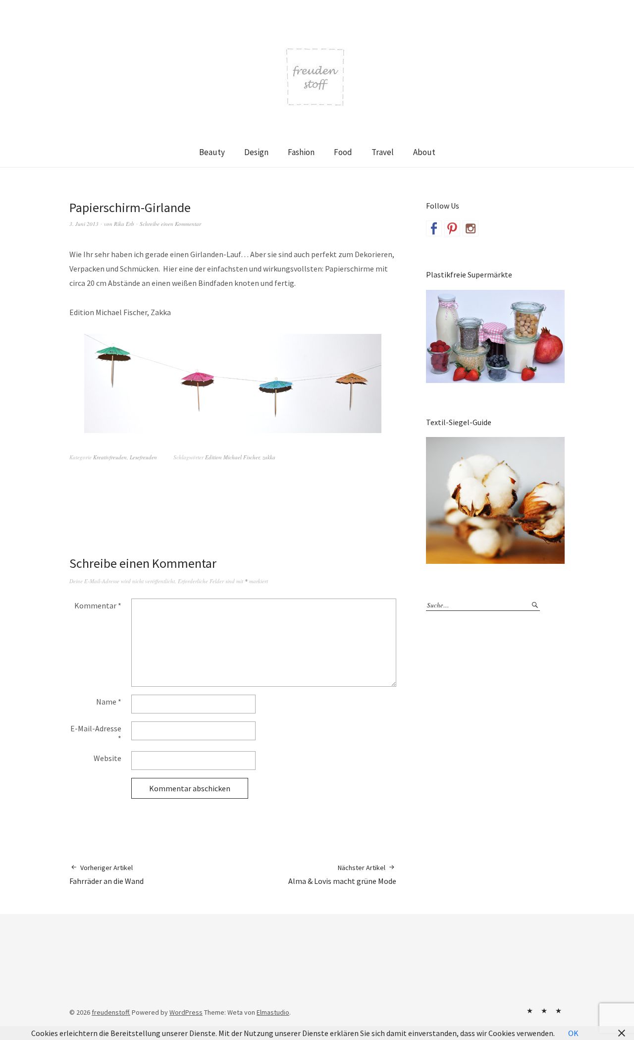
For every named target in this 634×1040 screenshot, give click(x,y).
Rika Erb (124, 223)
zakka (269, 457)
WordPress (186, 1012)
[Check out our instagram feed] (470, 228)
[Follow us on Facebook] (434, 228)
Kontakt (529, 1010)
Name (108, 702)
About (424, 152)
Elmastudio (273, 1012)
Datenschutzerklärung (558, 1010)
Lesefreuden (143, 457)
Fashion (301, 152)
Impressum (543, 1010)
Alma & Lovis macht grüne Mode (342, 874)
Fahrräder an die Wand (106, 874)
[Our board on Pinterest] (452, 228)
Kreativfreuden (110, 457)
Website (107, 758)
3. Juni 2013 (84, 223)
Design (256, 152)
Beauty (212, 152)
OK (573, 1033)
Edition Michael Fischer (232, 457)
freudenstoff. (111, 1012)
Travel (382, 152)
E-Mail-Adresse (95, 733)
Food (343, 152)
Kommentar (97, 605)
